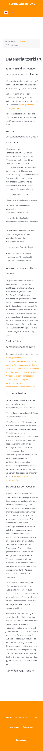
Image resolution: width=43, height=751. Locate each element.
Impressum (14, 727)
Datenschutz (28, 727)
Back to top (20, 740)
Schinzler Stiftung (22, 3)
